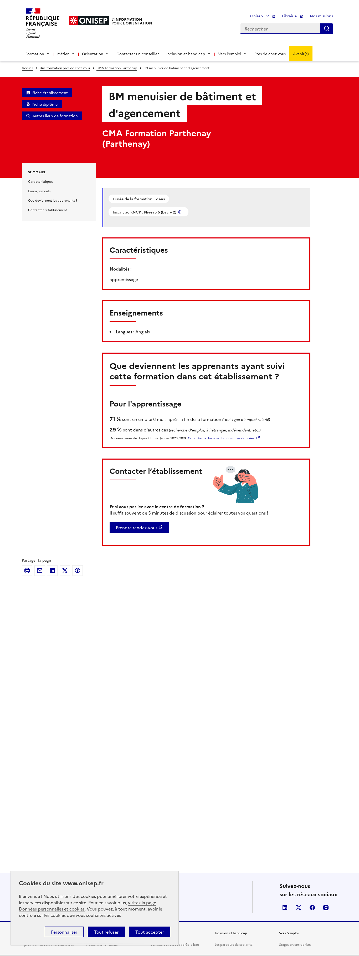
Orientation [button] (92, 53)
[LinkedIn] (52, 570)
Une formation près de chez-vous (65, 67)
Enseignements (39, 191)
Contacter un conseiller (137, 53)
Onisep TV (260, 15)
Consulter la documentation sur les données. (221, 438)
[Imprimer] (27, 570)
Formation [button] (34, 53)
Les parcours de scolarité (234, 944)
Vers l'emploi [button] (229, 53)
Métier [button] (63, 53)
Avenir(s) (301, 53)
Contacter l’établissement (47, 209)
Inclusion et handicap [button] (185, 53)
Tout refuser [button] (106, 932)
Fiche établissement (50, 92)
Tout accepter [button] (149, 932)
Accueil (27, 67)
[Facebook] (77, 570)
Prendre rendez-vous (136, 527)
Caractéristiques (40, 181)
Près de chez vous (270, 53)
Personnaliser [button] (64, 932)
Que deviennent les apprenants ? (52, 200)
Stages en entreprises (295, 944)
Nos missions (321, 15)
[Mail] (39, 570)
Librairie (290, 15)
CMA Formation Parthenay (116, 67)
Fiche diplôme (45, 104)
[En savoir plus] (180, 211)
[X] (65, 570)
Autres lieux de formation (55, 115)
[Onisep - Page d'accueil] (89, 20)
